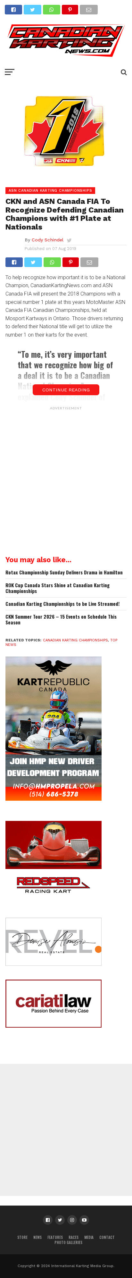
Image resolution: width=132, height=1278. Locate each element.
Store (22, 1237)
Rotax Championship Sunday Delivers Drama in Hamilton (64, 572)
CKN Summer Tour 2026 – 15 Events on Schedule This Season (61, 619)
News (37, 1237)
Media (89, 1237)
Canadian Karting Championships (75, 640)
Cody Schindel (47, 239)
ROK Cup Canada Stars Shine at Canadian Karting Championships (57, 588)
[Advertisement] (66, 479)
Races (73, 1237)
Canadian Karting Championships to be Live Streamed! (62, 604)
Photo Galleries (68, 1242)
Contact (107, 1237)
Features (55, 1237)
